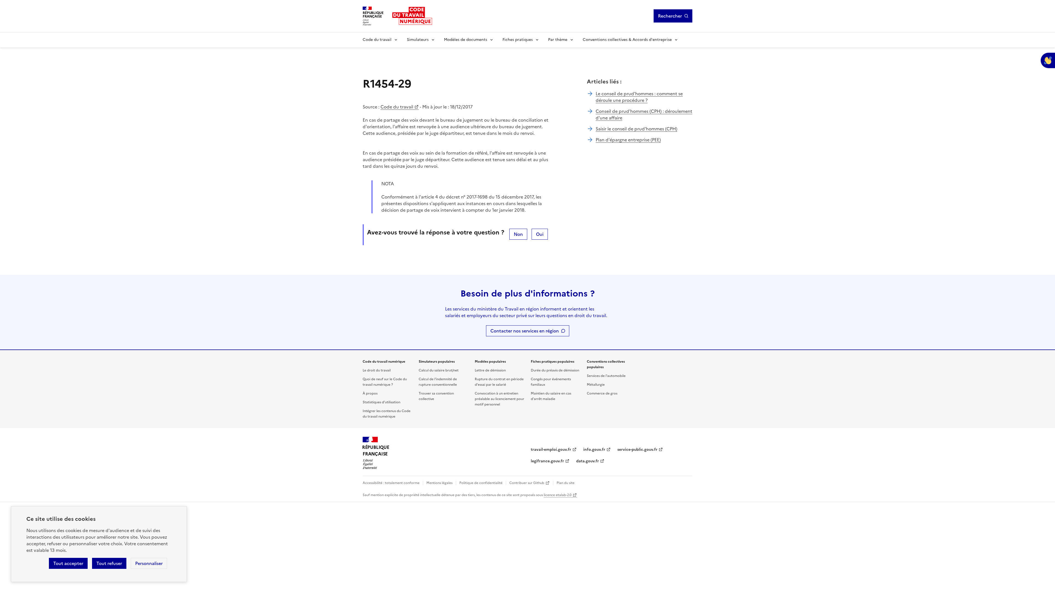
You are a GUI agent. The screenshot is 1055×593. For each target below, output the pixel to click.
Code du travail (377, 40)
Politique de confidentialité (480, 482)
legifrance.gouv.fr (547, 461)
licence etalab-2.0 (557, 495)
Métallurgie (596, 384)
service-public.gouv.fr (637, 449)
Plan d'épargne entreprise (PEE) (628, 139)
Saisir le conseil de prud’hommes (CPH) (636, 128)
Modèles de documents (465, 40)
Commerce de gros (602, 393)
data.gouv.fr (587, 461)
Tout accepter (68, 563)
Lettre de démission (490, 370)
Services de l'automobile (606, 375)
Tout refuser (109, 563)
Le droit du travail (377, 370)
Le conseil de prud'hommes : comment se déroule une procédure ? (639, 97)
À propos (370, 393)
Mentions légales (439, 482)
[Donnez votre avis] (1048, 60)
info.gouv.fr (594, 449)
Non (518, 234)
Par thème (557, 40)
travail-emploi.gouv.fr (551, 449)
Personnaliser (149, 563)
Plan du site (565, 482)
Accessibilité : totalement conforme (391, 482)
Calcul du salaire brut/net (439, 370)
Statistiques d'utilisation (381, 402)
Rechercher (670, 16)
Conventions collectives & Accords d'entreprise (627, 40)
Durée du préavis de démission (555, 370)
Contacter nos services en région (524, 331)
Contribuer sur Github (526, 482)
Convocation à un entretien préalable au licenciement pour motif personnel (499, 399)
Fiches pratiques (517, 40)
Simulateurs (418, 40)
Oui (539, 234)
